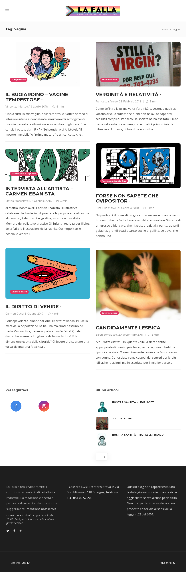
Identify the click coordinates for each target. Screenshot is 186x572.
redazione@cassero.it (41, 509)
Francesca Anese (107, 101)
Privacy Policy (167, 562)
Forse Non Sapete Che (114, 181)
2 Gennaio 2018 (42, 201)
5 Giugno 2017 (34, 313)
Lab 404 (26, 562)
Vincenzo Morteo (16, 106)
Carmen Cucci (14, 313)
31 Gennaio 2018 (128, 208)
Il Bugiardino (19, 79)
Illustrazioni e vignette (24, 173)
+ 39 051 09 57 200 (79, 498)
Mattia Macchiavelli (17, 201)
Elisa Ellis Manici (106, 208)
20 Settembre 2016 (130, 334)
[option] (138, 423)
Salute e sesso (109, 79)
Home (164, 29)
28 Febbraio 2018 (130, 101)
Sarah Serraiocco (106, 334)
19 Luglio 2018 (38, 106)
